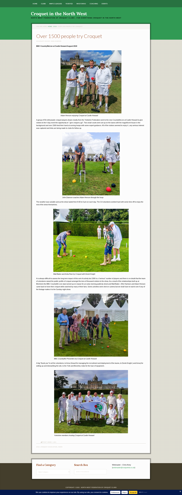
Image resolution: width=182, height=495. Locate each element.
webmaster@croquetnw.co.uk (124, 467)
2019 (38, 447)
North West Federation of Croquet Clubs (98, 487)
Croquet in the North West (59, 14)
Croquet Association (48, 447)
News (60, 447)
